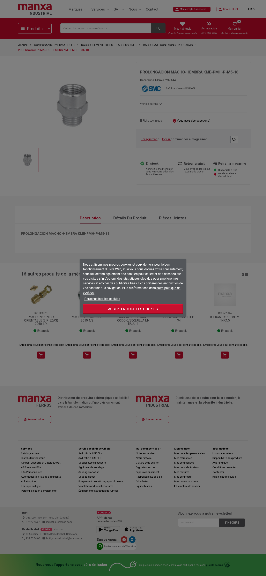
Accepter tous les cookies (133, 309)
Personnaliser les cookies (102, 299)
